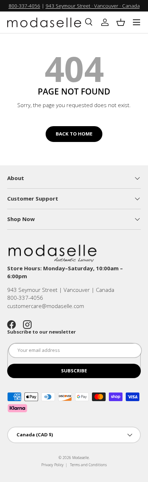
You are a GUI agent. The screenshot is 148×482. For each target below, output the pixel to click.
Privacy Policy (52, 464)
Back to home (74, 133)
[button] (121, 22)
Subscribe (74, 370)
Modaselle (80, 457)
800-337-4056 (24, 6)
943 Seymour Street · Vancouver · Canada (93, 6)
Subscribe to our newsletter (41, 332)
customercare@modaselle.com (45, 305)
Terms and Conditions (88, 464)
